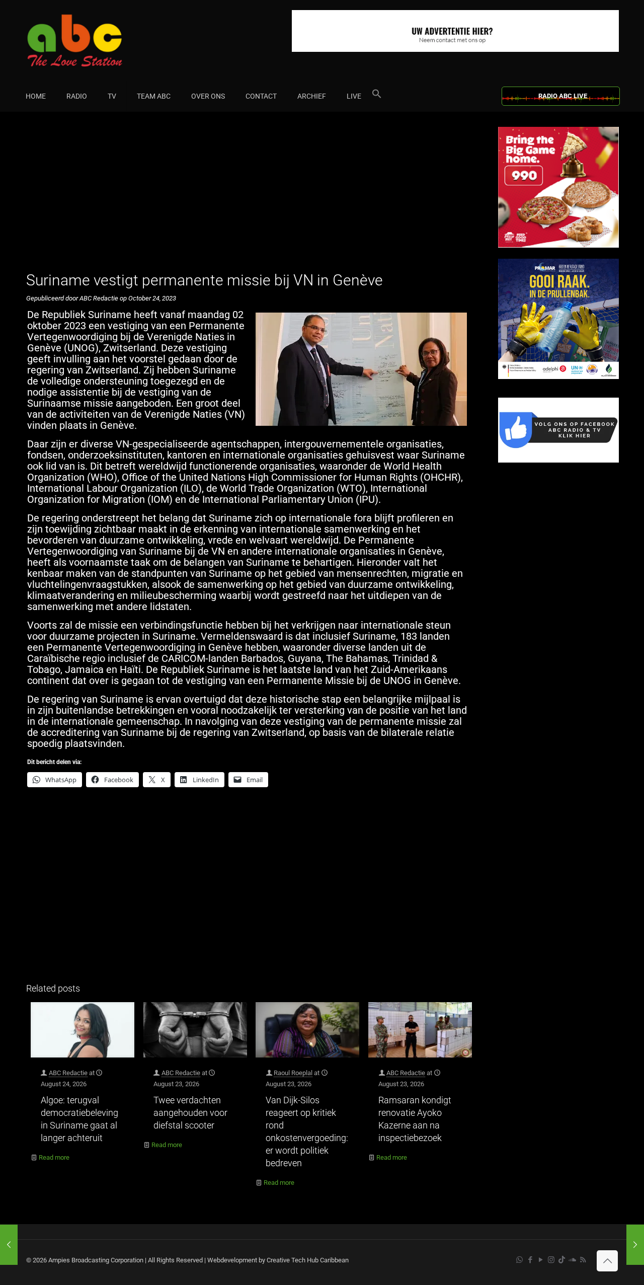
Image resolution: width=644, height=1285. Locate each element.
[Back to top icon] (607, 1260)
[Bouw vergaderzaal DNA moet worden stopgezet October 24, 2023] (9, 1245)
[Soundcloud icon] (572, 1259)
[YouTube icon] (540, 1259)
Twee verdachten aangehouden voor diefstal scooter (190, 1112)
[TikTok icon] (562, 1259)
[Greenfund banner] (558, 377)
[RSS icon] (583, 1259)
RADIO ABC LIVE (562, 96)
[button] (377, 96)
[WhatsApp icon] (519, 1259)
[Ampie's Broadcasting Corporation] (94, 40)
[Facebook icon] (530, 1259)
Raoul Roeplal (293, 1073)
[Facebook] (558, 460)
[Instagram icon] (551, 1259)
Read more (54, 1157)
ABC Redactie (68, 1073)
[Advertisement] (251, 197)
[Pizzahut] (558, 245)
